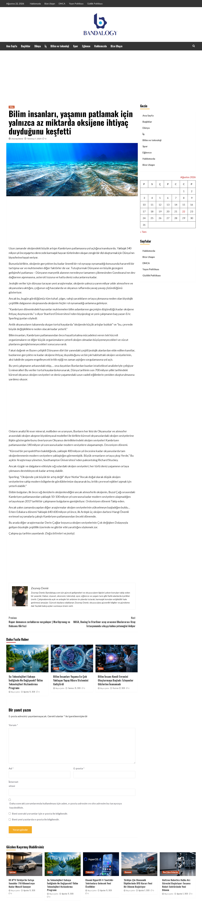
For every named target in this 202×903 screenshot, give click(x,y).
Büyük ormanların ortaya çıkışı (102, 455)
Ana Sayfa (11, 46)
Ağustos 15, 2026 (29, 691)
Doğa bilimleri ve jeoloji (59, 533)
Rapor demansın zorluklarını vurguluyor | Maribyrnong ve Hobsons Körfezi (39, 622)
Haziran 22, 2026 (119, 688)
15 (183, 204)
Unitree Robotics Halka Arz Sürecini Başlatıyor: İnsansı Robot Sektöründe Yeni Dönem (176, 885)
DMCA (62, 3)
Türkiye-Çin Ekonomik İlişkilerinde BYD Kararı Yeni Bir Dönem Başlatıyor (138, 883)
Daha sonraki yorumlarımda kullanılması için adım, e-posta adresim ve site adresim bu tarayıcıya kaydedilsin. (65, 805)
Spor (75, 46)
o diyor (39, 314)
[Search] (194, 46)
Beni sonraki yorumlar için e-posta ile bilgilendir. (40, 813)
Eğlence (86, 46)
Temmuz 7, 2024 (34, 138)
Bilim (12, 107)
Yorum (13, 725)
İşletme (12, 872)
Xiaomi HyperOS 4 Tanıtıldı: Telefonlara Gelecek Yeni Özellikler (99, 883)
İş (46, 46)
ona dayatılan (62, 365)
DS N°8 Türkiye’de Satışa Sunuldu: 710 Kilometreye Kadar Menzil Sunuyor (22, 883)
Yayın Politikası (76, 3)
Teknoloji (89, 872)
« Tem (143, 231)
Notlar (75, 477)
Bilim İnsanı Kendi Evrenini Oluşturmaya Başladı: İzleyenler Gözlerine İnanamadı (115, 680)
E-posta (79, 768)
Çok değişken (105, 522)
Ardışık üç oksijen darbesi (96, 512)
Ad (11, 768)
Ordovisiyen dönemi (98, 501)
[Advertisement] (101, 74)
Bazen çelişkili (37, 350)
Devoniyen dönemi (115, 445)
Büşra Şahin (15, 692)
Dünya (37, 46)
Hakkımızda (35, 3)
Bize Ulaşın (50, 3)
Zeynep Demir (17, 138)
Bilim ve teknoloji (59, 46)
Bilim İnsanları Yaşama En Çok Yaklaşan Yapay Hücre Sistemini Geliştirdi (70, 680)
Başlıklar (25, 46)
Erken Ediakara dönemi (23, 512)
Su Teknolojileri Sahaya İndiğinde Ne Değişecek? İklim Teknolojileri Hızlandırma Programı (26, 682)
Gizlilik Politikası (95, 3)
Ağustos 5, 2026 (144, 890)
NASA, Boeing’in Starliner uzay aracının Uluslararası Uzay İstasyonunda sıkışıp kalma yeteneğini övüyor (104, 622)
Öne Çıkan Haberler (170, 872)
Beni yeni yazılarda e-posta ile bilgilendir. (35, 819)
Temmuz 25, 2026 (74, 688)
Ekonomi (128, 872)
